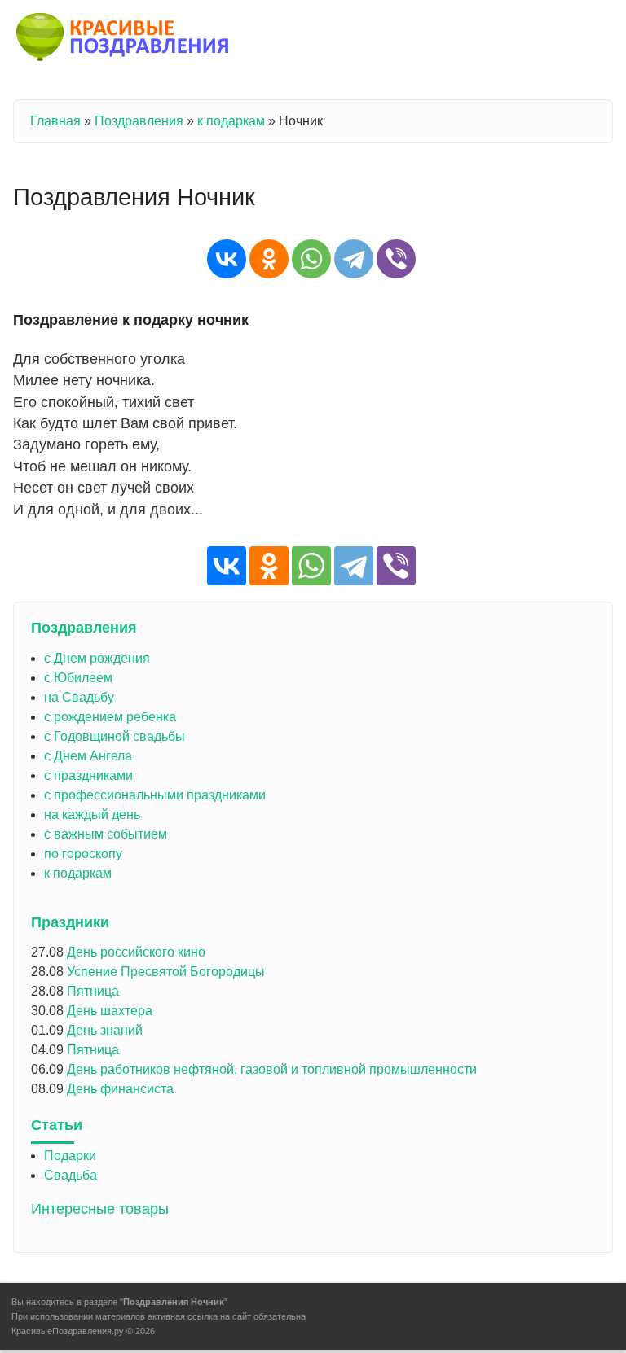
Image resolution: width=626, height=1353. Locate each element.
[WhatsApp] (311, 258)
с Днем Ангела (88, 756)
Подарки (70, 1156)
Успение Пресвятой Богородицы (166, 972)
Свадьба (70, 1175)
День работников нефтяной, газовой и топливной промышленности (272, 1069)
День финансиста (120, 1089)
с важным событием (105, 834)
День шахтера (109, 1011)
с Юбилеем (78, 678)
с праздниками (88, 775)
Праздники (70, 922)
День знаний (105, 1030)
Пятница (93, 991)
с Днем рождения (97, 658)
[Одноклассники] (269, 258)
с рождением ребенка (110, 717)
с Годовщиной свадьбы (114, 736)
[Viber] (396, 258)
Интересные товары (100, 1209)
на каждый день (92, 814)
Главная (55, 121)
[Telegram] (353, 258)
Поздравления (139, 121)
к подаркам (231, 121)
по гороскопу (83, 853)
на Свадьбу (79, 697)
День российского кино (136, 952)
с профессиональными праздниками (155, 795)
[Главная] (123, 40)
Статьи (56, 1125)
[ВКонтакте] (226, 258)
